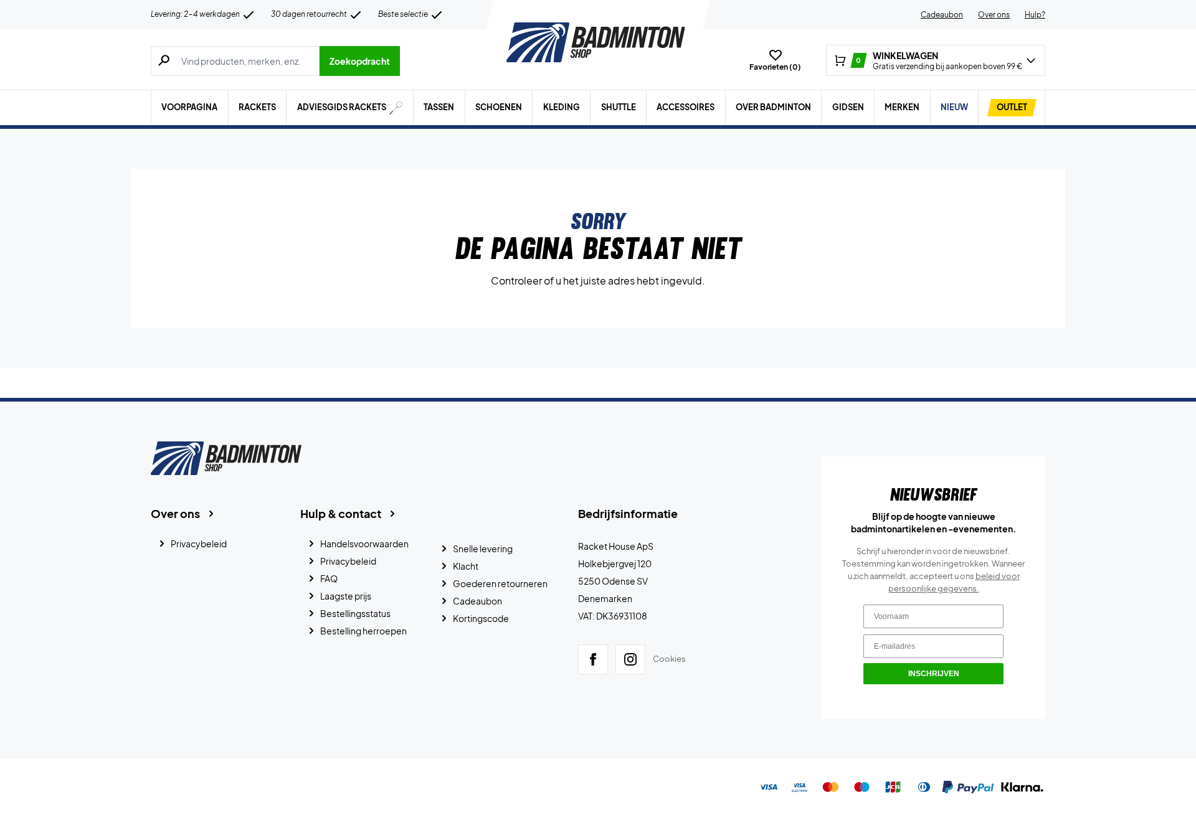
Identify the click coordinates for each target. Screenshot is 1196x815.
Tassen (439, 107)
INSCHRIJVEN (933, 673)
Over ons (994, 14)
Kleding (561, 107)
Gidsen (848, 107)
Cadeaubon (942, 14)
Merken (902, 107)
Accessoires (685, 107)
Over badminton (773, 107)
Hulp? (1035, 14)
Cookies (669, 659)
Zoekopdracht (360, 61)
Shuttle (618, 107)
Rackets (257, 107)
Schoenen (498, 107)
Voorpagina (189, 107)
